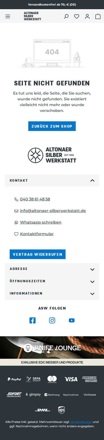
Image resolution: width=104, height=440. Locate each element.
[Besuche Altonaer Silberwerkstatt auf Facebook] (33, 320)
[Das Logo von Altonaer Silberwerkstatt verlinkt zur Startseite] (52, 155)
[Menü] (8, 16)
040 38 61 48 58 (35, 199)
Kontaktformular (37, 234)
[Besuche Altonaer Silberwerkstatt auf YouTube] (72, 320)
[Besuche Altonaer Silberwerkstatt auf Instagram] (52, 320)
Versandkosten (81, 422)
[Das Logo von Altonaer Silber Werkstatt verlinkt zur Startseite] (32, 16)
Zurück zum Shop (52, 126)
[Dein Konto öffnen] (88, 16)
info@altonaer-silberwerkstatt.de (53, 210)
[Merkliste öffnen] (77, 16)
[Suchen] (66, 16)
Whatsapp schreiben (40, 222)
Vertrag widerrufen (37, 254)
